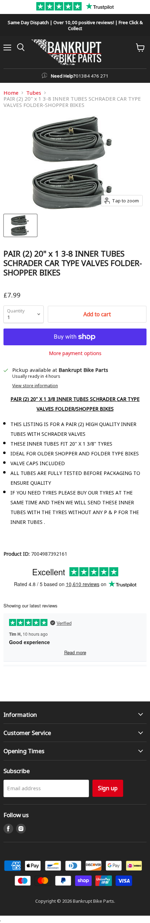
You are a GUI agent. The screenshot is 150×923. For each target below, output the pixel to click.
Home (10, 93)
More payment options (75, 353)
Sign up (108, 788)
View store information (35, 385)
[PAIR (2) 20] (20, 225)
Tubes (33, 93)
